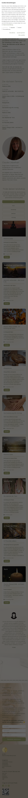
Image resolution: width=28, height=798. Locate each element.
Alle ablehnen (12, 32)
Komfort (19, 27)
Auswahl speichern (21, 32)
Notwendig (5, 27)
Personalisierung (6, 29)
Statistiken (13, 27)
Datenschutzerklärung (8, 24)
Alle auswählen (21, 35)
